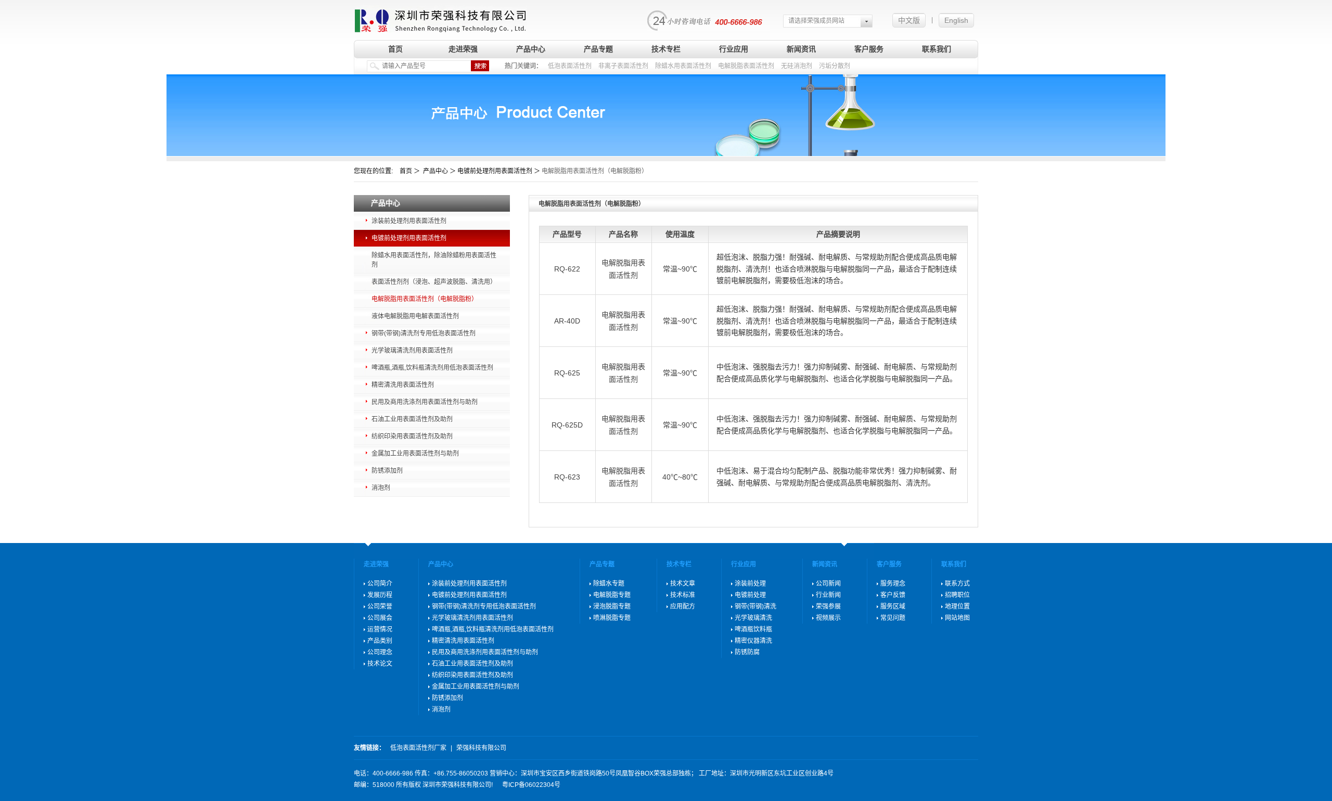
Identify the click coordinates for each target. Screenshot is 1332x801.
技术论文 (379, 663)
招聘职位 (957, 595)
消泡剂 (381, 488)
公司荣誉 (379, 606)
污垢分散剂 (834, 66)
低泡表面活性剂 (570, 66)
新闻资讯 (801, 49)
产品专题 (598, 49)
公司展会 (379, 618)
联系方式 (957, 583)
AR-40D (567, 321)
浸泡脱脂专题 (612, 606)
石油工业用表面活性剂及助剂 (412, 419)
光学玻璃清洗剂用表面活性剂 (412, 350)
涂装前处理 (750, 583)
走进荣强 (463, 49)
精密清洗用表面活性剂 (403, 385)
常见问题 (892, 618)
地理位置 (957, 606)
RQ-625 (567, 373)
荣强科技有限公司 (481, 748)
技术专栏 (666, 49)
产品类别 (379, 640)
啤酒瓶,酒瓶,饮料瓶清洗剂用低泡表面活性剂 (432, 367)
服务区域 (892, 606)
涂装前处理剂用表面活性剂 (409, 221)
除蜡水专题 (608, 583)
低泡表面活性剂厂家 (418, 748)
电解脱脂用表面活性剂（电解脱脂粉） (425, 299)
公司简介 (379, 583)
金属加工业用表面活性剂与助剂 (415, 453)
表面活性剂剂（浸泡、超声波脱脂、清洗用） (434, 282)
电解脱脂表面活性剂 (746, 66)
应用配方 (682, 606)
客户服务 (868, 49)
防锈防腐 (747, 652)
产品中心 (530, 49)
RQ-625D (567, 425)
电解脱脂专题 (612, 595)
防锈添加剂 (387, 470)
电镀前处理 (750, 595)
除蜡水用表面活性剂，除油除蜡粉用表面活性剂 (434, 260)
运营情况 (379, 629)
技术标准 (682, 595)
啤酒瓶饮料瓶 (753, 629)
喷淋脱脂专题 (612, 618)
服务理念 (892, 583)
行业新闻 (828, 595)
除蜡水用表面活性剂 (683, 66)
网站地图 (957, 618)
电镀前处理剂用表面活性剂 (409, 238)
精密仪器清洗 (753, 640)
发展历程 (379, 595)
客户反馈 (892, 595)
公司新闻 (828, 583)
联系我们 (936, 49)
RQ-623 (567, 477)
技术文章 (682, 583)
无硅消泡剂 (796, 66)
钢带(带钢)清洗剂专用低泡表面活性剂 (424, 333)
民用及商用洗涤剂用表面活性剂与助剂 (425, 402)
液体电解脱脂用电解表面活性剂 (415, 316)
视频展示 (828, 618)
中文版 (909, 20)
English (956, 20)
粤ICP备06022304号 (531, 785)
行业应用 (733, 49)
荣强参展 (828, 606)
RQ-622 (567, 269)
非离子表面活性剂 (623, 66)
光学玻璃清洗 (753, 618)
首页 (395, 49)
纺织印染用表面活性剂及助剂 (412, 436)
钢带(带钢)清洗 (755, 606)
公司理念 (379, 652)
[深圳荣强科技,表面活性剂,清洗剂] (440, 17)
